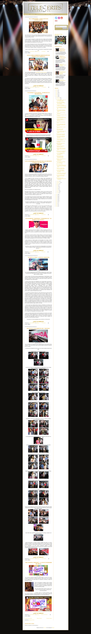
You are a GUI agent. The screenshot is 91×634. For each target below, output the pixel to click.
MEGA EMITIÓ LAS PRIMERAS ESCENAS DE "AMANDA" (61, 151)
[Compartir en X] (27, 52)
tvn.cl (40, 248)
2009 (56, 202)
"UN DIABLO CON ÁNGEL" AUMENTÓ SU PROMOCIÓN (61, 105)
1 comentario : (43, 51)
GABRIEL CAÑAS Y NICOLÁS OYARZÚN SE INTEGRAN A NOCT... (60, 149)
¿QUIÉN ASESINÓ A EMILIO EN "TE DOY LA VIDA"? (61, 139)
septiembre (58, 182)
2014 (56, 195)
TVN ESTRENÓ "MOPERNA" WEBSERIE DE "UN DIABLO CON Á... (61, 111)
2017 (56, 95)
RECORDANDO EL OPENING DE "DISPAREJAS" (60, 162)
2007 (56, 204)
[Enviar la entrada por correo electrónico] (47, 51)
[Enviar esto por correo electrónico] (25, 52)
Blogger (53, 627)
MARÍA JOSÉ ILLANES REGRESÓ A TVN (59, 129)
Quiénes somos (32, 14)
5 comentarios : (44, 87)
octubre (58, 181)
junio (57, 186)
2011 (56, 199)
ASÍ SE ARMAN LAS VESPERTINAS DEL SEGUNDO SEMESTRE (62, 72)
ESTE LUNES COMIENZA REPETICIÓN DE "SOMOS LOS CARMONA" (60, 103)
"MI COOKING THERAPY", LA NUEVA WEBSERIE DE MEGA (61, 117)
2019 (56, 92)
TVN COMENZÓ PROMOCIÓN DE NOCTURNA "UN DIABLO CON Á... (61, 166)
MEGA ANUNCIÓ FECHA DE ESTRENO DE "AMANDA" (60, 134)
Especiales (52, 14)
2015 (56, 194)
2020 (56, 91)
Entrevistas (47, 14)
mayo (57, 187)
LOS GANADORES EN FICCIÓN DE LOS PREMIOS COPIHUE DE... (61, 108)
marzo (58, 190)
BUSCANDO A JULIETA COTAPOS (62, 80)
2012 (56, 198)
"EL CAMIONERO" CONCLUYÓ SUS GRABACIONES (61, 100)
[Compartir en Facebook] (28, 52)
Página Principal (26, 14)
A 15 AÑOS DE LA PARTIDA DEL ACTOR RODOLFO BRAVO (61, 173)
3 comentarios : (43, 214)
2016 (56, 96)
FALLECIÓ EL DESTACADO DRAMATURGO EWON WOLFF (60, 176)
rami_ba (44, 627)
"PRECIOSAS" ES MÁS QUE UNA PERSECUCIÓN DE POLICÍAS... (60, 137)
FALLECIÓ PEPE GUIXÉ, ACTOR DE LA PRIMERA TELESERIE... (60, 171)
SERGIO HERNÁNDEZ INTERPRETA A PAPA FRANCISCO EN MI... (60, 157)
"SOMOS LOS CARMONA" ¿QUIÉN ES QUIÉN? (62, 65)
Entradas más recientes (28, 618)
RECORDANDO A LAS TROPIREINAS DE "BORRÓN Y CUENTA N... (61, 179)
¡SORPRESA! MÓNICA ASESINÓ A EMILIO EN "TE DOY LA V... (60, 120)
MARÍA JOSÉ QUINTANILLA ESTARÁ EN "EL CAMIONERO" (60, 144)
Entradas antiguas (49, 618)
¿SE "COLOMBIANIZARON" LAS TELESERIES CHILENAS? (60, 154)
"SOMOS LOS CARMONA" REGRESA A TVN (60, 146)
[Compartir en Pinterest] (29, 52)
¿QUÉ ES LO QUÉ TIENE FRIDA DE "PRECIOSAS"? (60, 168)
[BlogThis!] (26, 52)
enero (58, 192)
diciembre (58, 97)
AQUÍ (29, 114)
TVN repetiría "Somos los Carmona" (41, 72)
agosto (58, 183)
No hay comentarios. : (44, 614)
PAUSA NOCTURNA (59, 163)
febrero (58, 191)
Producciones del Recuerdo (40, 14)
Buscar (64, 28)
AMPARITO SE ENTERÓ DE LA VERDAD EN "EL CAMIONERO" (61, 160)
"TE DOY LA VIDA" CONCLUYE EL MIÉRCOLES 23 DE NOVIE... (61, 132)
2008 (56, 203)
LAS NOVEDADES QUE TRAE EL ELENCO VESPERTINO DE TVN (60, 125)
